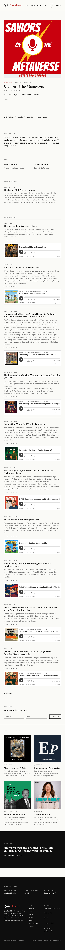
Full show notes (11, 240)
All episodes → (9, 693)
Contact (58, 5)
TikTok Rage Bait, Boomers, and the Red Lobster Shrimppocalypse (28, 471)
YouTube (46, 931)
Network (19, 5)
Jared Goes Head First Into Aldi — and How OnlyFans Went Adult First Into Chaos (30, 608)
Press (45, 5)
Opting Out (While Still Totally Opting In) (25, 424)
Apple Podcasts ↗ (10, 117)
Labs (26, 5)
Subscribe (55, 716)
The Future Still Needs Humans (19, 190)
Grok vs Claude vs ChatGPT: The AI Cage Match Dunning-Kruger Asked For (28, 652)
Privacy (34, 940)
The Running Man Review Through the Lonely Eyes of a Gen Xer (32, 376)
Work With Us (51, 5)
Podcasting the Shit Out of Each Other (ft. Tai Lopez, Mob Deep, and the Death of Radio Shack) (30, 315)
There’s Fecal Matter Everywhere (20, 226)
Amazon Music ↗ (43, 117)
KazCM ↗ (27, 893)
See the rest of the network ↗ (14, 855)
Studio (33, 5)
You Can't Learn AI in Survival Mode (22, 267)
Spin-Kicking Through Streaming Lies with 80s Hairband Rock (27, 564)
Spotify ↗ (21, 117)
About (39, 5)
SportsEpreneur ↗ (50, 893)
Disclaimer (40, 940)
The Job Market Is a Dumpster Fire (21, 519)
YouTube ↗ (31, 117)
